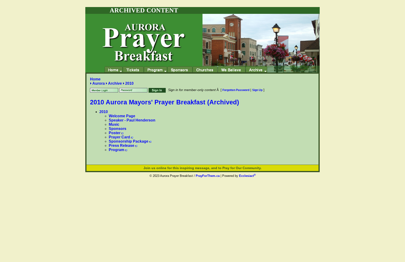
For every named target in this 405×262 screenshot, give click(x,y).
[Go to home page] (143, 38)
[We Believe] (231, 69)
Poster (114, 133)
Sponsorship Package (128, 141)
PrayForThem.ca (208, 176)
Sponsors (117, 129)
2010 (129, 83)
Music (114, 124)
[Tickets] (133, 69)
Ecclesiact (247, 176)
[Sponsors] (179, 69)
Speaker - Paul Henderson (132, 120)
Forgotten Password (235, 90)
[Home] (113, 69)
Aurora (98, 83)
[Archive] (256, 69)
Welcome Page (122, 116)
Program (116, 150)
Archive (115, 83)
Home (95, 79)
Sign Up (257, 90)
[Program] (155, 69)
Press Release (121, 146)
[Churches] (205, 69)
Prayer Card (119, 137)
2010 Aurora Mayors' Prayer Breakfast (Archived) (164, 102)
